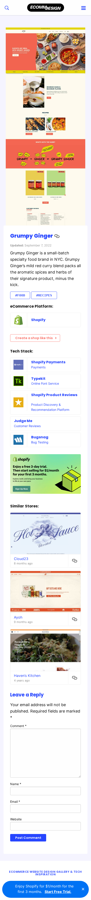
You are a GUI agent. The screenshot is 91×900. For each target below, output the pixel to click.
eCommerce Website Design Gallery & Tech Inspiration (45, 873)
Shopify (38, 319)
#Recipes (44, 295)
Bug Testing (39, 442)
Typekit (38, 378)
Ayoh (18, 617)
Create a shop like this (34, 338)
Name (15, 784)
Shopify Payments (48, 362)
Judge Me (23, 420)
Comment (18, 726)
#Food (20, 295)
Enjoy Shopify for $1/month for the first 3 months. (44, 889)
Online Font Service (45, 383)
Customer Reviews (27, 426)
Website (16, 819)
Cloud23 (21, 559)
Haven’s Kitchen (27, 675)
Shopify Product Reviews (54, 394)
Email (15, 801)
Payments (38, 367)
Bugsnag (39, 437)
